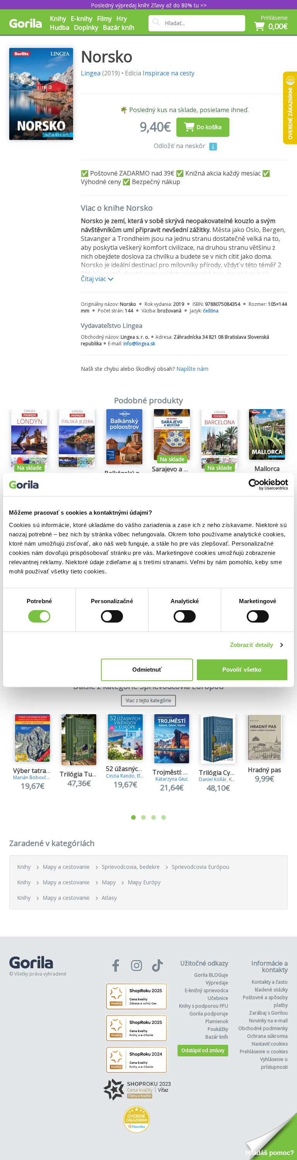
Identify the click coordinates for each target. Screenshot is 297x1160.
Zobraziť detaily (251, 644)
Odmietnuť (147, 669)
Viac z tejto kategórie (148, 700)
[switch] (112, 616)
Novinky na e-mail (268, 1020)
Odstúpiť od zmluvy (202, 1050)
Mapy (109, 882)
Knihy (24, 866)
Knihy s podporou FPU (203, 1006)
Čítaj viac (94, 279)
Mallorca (267, 468)
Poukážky (218, 1029)
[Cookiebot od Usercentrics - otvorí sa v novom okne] (254, 484)
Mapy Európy (144, 882)
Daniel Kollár (213, 779)
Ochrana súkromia (267, 1036)
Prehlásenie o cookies (264, 1051)
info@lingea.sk (139, 343)
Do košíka (209, 127)
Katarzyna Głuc (171, 779)
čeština (210, 310)
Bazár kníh (118, 27)
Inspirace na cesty (169, 73)
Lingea (91, 73)
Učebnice (218, 998)
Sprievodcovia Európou (200, 866)
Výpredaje (217, 982)
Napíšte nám (192, 368)
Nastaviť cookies (270, 1044)
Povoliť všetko (241, 669)
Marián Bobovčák (32, 777)
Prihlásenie (274, 17)
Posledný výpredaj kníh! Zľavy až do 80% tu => (149, 5)
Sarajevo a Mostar (178, 469)
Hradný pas (264, 770)
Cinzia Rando (120, 776)
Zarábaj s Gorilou (268, 1013)
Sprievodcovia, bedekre (131, 866)
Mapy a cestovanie (66, 866)
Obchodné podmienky (263, 1028)
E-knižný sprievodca (206, 990)
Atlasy (109, 897)
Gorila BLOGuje (211, 975)
